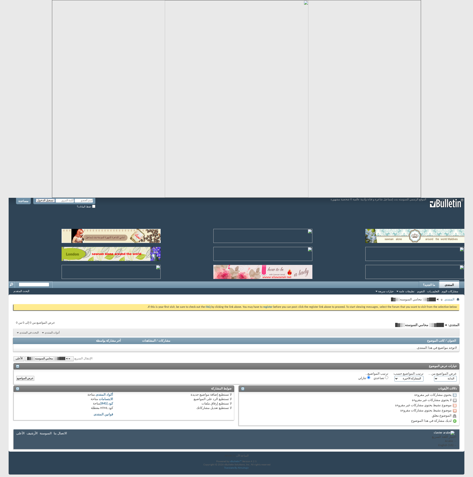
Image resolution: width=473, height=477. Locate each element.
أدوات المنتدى (52, 332)
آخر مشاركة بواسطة (108, 340)
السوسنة (46, 433)
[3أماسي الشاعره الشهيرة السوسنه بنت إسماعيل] (111, 235)
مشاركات (164, 340)
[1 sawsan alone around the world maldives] (414, 235)
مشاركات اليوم (450, 291)
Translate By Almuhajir (236, 468)
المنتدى (449, 285)
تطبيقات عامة (406, 291)
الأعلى (19, 358)
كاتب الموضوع (436, 340)
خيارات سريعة (386, 291)
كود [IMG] (106, 403)
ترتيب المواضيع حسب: (408, 373)
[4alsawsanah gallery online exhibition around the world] (414, 253)
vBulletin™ (236, 461)
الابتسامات (106, 399)
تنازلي (362, 378)
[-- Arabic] (444, 441)
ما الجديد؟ (429, 285)
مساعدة (23, 201)
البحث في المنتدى (29, 332)
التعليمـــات (433, 291)
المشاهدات (149, 340)
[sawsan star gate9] (111, 271)
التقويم (421, 291)
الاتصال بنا (60, 433)
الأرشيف (32, 433)
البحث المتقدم (21, 291)
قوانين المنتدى (103, 414)
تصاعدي (379, 378)
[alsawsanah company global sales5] (262, 253)
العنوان (451, 340)
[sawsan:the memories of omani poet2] (262, 235)
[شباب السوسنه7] (414, 271)
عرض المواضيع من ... (442, 373)
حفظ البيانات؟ (84, 206)
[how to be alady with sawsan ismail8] (262, 271)
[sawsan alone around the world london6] (111, 253)
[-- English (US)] (444, 445)
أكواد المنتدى (104, 394)
